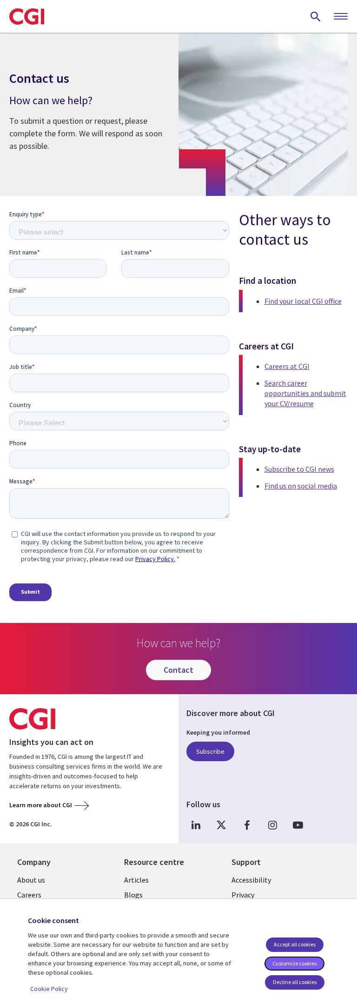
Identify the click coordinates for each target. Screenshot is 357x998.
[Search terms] (315, 16)
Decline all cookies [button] (295, 981)
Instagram (272, 825)
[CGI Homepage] (26, 16)
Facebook (247, 825)
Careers (29, 894)
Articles (136, 879)
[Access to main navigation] (340, 16)
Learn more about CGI (40, 805)
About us (31, 879)
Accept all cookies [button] (295, 944)
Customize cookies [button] (294, 963)
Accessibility (251, 879)
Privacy (242, 894)
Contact (178, 669)
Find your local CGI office (303, 301)
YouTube (298, 825)
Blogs (133, 894)
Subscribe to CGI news (299, 469)
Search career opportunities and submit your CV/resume (305, 393)
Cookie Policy (49, 989)
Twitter (221, 825)
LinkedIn (195, 825)
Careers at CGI (287, 366)
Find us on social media (300, 485)
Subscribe (210, 751)
